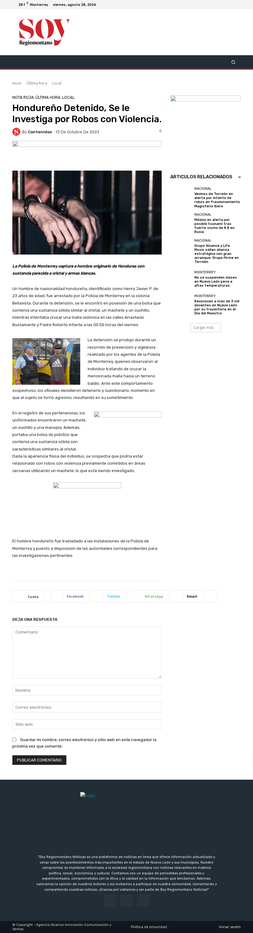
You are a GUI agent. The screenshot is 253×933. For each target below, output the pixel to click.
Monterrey (205, 272)
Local (56, 83)
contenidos (40, 132)
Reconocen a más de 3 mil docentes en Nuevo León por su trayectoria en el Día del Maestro (216, 307)
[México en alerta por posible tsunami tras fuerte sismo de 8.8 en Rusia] (180, 223)
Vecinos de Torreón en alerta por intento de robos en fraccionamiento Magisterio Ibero (217, 200)
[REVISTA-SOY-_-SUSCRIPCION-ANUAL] (205, 130)
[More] (211, 596)
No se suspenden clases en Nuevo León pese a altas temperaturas (215, 282)
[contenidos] (17, 132)
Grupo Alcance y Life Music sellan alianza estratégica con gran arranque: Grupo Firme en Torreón (216, 254)
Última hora (37, 83)
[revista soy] (87, 156)
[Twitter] (235, 4)
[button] (233, 62)
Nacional (202, 188)
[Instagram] (228, 4)
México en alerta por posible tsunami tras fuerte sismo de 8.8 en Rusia (214, 226)
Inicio (17, 83)
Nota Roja (23, 97)
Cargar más (203, 327)
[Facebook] (221, 4)
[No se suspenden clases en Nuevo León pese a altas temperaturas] (180, 278)
